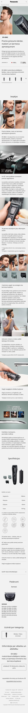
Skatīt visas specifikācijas (9, 572)
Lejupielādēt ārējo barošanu (14, 681)
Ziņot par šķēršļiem (10, 698)
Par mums (7, 692)
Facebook (7, 689)
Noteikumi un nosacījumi (17, 694)
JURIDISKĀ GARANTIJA (13, 700)
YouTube (19, 689)
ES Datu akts (17, 698)
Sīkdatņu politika (7, 694)
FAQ (9, 696)
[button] (4, 79)
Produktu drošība (15, 696)
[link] (14, 678)
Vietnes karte (4, 696)
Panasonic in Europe (5, 4)
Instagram (13, 689)
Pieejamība (22, 696)
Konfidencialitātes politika (16, 692)
